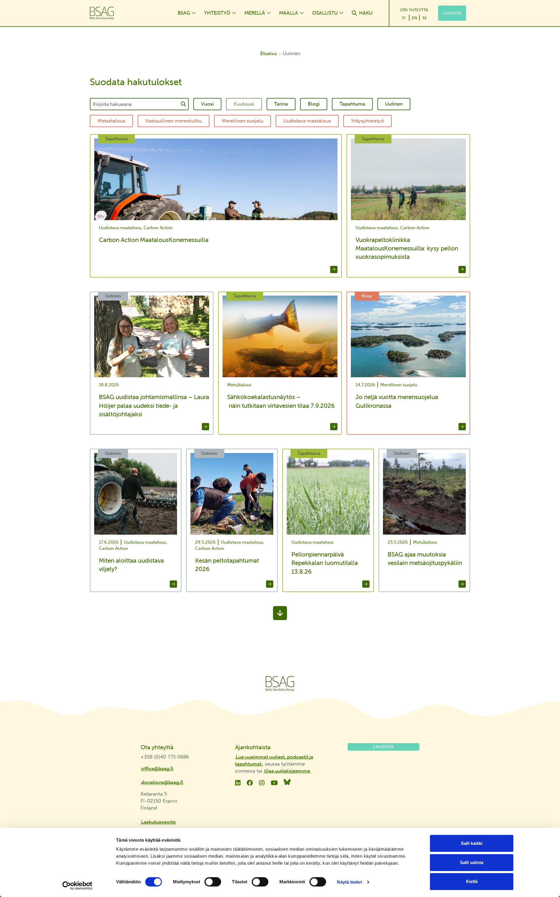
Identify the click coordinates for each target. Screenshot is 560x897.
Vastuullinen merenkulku (173, 121)
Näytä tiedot (349, 882)
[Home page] (128, 13)
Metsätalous (111, 121)
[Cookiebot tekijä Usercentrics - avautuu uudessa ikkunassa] (77, 885)
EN (414, 17)
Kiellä (471, 881)
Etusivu (268, 53)
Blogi (314, 104)
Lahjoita (452, 13)
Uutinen (394, 104)
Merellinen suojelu (242, 121)
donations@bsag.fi (162, 782)
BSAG (184, 13)
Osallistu (325, 13)
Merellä (254, 13)
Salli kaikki (471, 843)
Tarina (281, 104)
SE (424, 17)
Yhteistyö (217, 13)
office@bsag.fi (157, 768)
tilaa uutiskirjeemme (287, 771)
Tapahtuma (352, 104)
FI (403, 17)
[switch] (212, 882)
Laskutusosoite (158, 822)
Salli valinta (471, 862)
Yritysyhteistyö (367, 121)
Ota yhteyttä (414, 10)
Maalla (288, 13)
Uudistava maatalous (307, 121)
